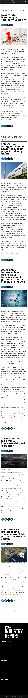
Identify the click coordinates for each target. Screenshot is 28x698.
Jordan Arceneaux (5, 283)
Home (2, 5)
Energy (6, 5)
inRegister (3, 669)
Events (2, 654)
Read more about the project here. (10, 253)
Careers (3, 686)
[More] (14, 158)
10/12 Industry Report (6, 663)
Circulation (4, 650)
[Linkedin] (5, 25)
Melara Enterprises (5, 682)
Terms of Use (4, 690)
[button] (2, 2)
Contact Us (4, 684)
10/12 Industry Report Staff (7, 21)
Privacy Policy (4, 688)
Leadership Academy (6, 671)
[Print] (11, 25)
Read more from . (10, 594)
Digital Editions (5, 652)
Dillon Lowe (4, 155)
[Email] (8, 25)
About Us (3, 644)
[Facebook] (2, 25)
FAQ (2, 655)
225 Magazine (4, 667)
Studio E (3, 673)
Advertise (3, 646)
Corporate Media (5, 648)
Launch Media (4, 674)
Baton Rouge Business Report (8, 665)
